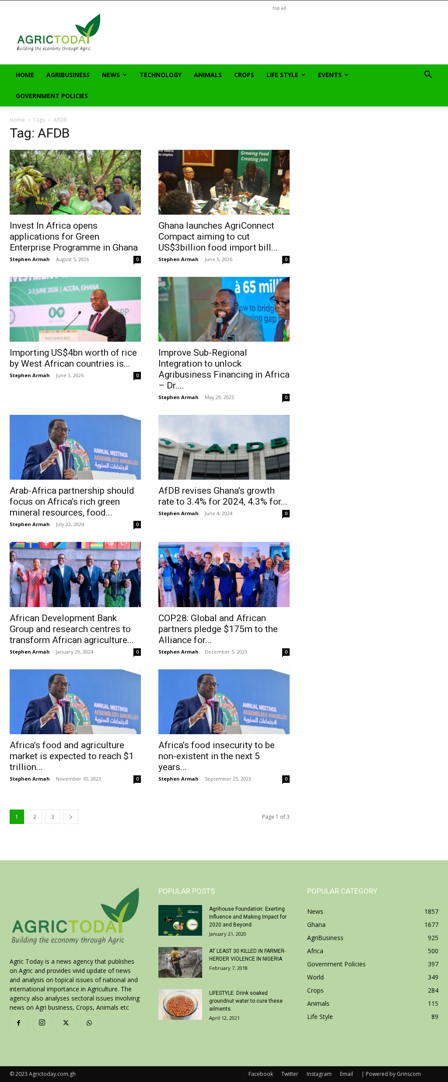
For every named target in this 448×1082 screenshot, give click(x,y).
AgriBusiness (68, 75)
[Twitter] (65, 1023)
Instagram (319, 1074)
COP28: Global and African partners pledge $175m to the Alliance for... (218, 629)
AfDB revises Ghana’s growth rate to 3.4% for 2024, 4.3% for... (222, 496)
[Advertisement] (279, 32)
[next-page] (70, 817)
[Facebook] (18, 1023)
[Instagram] (42, 1023)
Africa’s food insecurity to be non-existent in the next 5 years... (216, 756)
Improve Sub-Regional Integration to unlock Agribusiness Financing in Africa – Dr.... (224, 369)
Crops (244, 75)
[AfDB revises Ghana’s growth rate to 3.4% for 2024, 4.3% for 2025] (224, 447)
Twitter (289, 1074)
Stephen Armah (30, 259)
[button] (427, 75)
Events (330, 75)
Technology (161, 75)
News (111, 75)
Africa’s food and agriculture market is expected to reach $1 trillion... (72, 756)
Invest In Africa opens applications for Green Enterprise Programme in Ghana (74, 236)
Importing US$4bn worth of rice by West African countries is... (73, 358)
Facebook (260, 1074)
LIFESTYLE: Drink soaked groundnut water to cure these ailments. (246, 1001)
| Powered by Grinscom (391, 1074)
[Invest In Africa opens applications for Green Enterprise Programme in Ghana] (75, 182)
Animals (208, 75)
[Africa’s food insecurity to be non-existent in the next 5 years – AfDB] (224, 701)
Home (25, 75)
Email (346, 1074)
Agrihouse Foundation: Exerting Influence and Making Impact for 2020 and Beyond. (248, 917)
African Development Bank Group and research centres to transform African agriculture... (72, 629)
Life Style (282, 75)
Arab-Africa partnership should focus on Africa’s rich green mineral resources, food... (72, 501)
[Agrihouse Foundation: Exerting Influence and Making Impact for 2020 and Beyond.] (180, 920)
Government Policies (52, 96)
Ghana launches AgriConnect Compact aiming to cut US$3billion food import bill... (218, 236)
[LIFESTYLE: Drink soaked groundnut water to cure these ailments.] (180, 1004)
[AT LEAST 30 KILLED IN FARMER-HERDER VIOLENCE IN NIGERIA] (180, 962)
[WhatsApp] (89, 1023)
